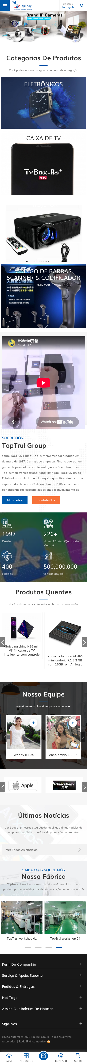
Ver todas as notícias (21, 849)
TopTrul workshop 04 (22, 938)
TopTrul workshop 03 (65, 938)
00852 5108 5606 (24, 729)
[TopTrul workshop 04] (21, 917)
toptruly (57, 746)
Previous (2, 642)
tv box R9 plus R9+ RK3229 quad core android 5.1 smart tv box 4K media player (65, 660)
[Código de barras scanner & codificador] (43, 296)
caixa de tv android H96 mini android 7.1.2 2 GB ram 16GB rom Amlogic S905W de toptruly (22, 660)
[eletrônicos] (43, 102)
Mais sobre (14, 500)
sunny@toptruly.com (25, 737)
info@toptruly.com (63, 737)
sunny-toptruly (22, 746)
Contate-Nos (46, 500)
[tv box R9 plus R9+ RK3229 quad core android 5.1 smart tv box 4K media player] (65, 632)
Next (84, 642)
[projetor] (43, 229)
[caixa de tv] (43, 163)
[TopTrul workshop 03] (65, 917)
